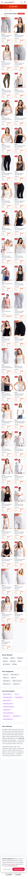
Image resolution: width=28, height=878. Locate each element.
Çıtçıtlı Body (19, 697)
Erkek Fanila (7, 710)
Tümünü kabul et (18, 869)
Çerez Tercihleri (11, 864)
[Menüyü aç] (2, 2)
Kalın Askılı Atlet (8, 703)
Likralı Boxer (17, 716)
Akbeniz (13, 658)
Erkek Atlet (6, 681)
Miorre (19, 661)
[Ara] (21, 2)
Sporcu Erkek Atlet (8, 713)
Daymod (5, 661)
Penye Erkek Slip (8, 719)
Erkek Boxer (7, 684)
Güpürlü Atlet (7, 694)
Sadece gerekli (7, 869)
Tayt (17, 694)
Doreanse (5, 658)
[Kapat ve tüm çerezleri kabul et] (24, 858)
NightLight (20, 658)
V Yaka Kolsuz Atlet (8, 706)
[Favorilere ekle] (11, 19)
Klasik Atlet (6, 716)
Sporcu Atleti (7, 700)
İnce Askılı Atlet (8, 697)
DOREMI (14, 664)
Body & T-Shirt (17, 681)
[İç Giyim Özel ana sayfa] (9, 2)
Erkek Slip (16, 684)
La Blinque (12, 661)
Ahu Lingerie (6, 664)
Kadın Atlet (15, 674)
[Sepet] (24, 2)
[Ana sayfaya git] (1, 14)
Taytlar (6, 677)
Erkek (13, 677)
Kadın (5, 674)
